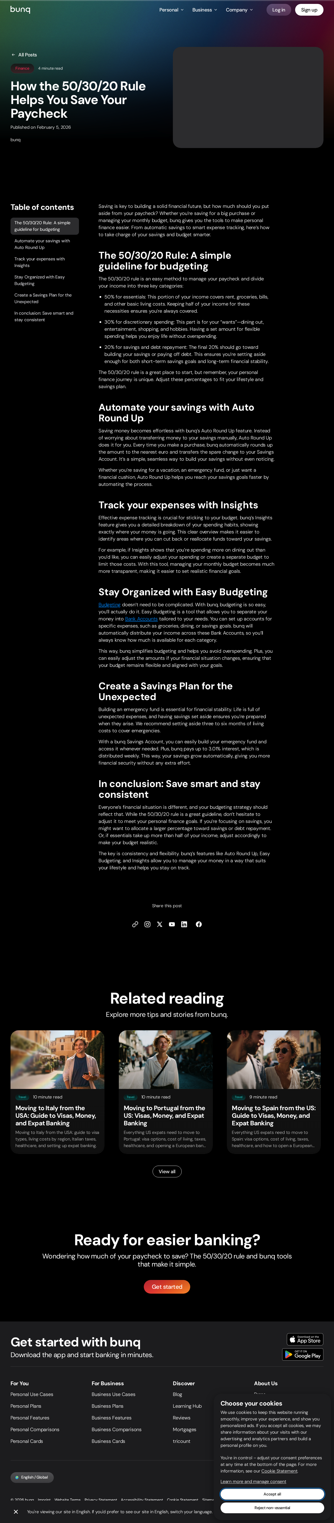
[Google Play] (302, 1354)
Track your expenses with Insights (39, 262)
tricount (181, 1441)
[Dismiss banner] (16, 1511)
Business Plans (107, 1406)
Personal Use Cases (32, 1394)
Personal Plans (26, 1406)
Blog (177, 1394)
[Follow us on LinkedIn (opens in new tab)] (184, 924)
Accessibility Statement (142, 1499)
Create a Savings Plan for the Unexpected (43, 298)
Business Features (112, 1418)
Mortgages (184, 1429)
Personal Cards (27, 1441)
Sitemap (209, 1499)
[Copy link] (135, 924)
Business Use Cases (113, 1394)
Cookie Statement (182, 1499)
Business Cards (108, 1441)
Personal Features (30, 1418)
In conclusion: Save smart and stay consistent (43, 316)
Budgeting (110, 604)
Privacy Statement (101, 1499)
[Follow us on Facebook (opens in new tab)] (198, 924)
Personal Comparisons (35, 1429)
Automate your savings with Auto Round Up (42, 244)
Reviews (181, 1418)
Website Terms (68, 1499)
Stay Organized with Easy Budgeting (39, 280)
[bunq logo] (20, 10)
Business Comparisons (117, 1429)
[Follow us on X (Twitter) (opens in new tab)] (159, 924)
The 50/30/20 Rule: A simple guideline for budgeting (42, 226)
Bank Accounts (141, 619)
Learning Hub (187, 1406)
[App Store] (305, 1339)
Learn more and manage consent (253, 1481)
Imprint (44, 1499)
